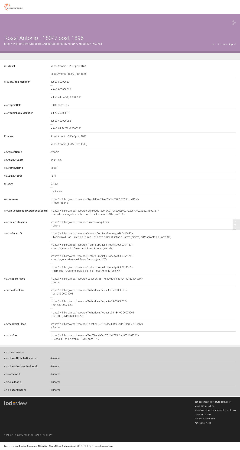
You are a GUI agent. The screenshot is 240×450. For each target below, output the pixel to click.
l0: (8, 136)
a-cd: (12, 105)
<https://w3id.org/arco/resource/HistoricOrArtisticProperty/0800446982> (110, 235)
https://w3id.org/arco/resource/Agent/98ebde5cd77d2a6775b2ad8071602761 (53, 44)
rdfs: (9, 66)
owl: (11, 199)
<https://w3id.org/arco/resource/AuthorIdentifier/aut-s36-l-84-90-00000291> (92, 314)
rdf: (8, 183)
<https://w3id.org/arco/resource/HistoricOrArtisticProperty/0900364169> (91, 246)
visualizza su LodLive (204, 406)
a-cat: (26, 210)
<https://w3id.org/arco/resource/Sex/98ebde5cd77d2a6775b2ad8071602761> (94, 337)
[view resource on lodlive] (234, 22)
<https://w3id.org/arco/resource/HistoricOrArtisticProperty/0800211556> (91, 269)
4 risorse (55, 358)
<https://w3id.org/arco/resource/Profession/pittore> (80, 224)
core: (14, 290)
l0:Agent (54, 183)
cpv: (13, 152)
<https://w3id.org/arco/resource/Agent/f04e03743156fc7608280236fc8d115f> (94, 201)
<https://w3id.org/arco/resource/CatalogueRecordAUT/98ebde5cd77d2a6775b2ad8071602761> (104, 212)
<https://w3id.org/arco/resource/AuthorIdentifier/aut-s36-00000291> (88, 292)
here (111, 446)
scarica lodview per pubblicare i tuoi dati (28, 435)
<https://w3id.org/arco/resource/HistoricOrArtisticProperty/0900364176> (91, 258)
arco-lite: (17, 81)
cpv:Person (56, 191)
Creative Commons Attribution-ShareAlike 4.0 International (47, 446)
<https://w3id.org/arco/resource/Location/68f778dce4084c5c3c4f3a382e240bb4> (97, 280)
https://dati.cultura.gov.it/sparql (217, 402)
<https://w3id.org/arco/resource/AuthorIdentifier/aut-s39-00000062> (88, 303)
